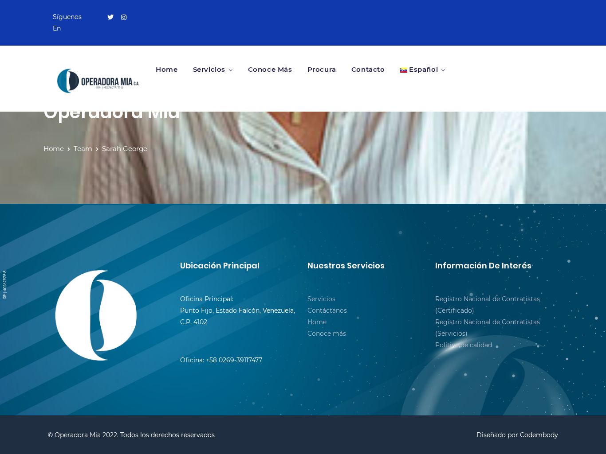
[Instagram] (124, 17)
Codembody (539, 435)
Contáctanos (327, 310)
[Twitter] (110, 17)
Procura (321, 69)
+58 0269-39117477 (234, 360)
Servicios (209, 69)
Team (83, 148)
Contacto (368, 69)
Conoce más (270, 69)
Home (166, 69)
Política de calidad (463, 345)
